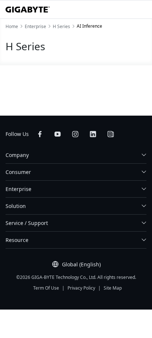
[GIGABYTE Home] (28, 10)
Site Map (113, 288)
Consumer (18, 171)
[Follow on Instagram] (75, 134)
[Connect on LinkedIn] (93, 134)
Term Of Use (46, 288)
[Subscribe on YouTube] (57, 134)
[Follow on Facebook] (39, 134)
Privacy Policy (81, 288)
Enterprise (18, 188)
